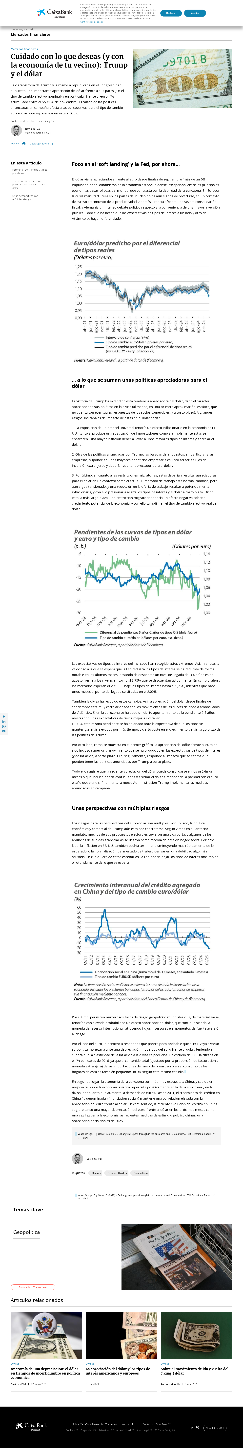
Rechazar (171, 13)
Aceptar (195, 13)
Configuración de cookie (91, 21)
